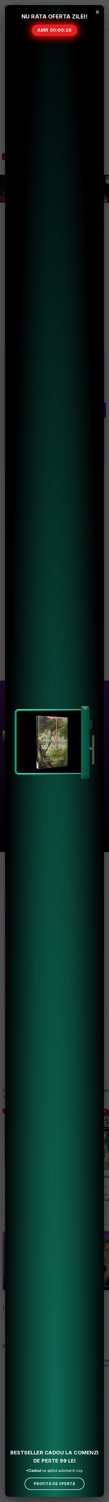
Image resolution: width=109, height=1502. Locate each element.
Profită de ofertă (54, 1483)
